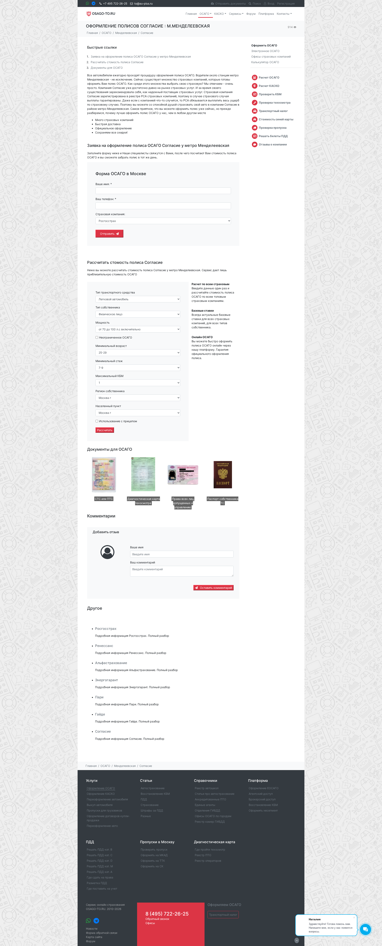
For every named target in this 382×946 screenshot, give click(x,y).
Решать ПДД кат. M (100, 866)
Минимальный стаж (109, 361)
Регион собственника (110, 391)
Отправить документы (230, 3)
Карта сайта (94, 937)
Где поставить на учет (102, 888)
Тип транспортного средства (115, 292)
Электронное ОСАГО (265, 51)
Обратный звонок (157, 918)
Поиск (257, 3)
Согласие (103, 731)
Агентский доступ (261, 793)
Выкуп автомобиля (100, 805)
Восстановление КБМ (155, 793)
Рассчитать (104, 430)
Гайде (100, 714)
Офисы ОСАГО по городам (213, 816)
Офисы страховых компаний (271, 56)
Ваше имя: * (104, 184)
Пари (99, 697)
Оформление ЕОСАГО (264, 788)
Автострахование (153, 788)
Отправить (107, 233)
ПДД (144, 799)
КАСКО (219, 13)
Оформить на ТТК (153, 860)
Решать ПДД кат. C (99, 855)
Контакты (283, 13)
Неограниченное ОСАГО (115, 337)
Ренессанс (104, 646)
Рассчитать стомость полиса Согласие (117, 62)
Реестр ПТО (203, 855)
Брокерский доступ (262, 799)
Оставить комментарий (215, 587)
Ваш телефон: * (106, 199)
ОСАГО (204, 13)
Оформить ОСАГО (264, 45)
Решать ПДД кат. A (99, 871)
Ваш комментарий (142, 562)
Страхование (150, 805)
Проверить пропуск (154, 849)
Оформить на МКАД (154, 855)
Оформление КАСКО (101, 793)
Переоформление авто (102, 825)
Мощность (103, 322)
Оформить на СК (152, 866)
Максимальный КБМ (109, 376)
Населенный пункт (108, 406)
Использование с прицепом (118, 421)
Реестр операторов (208, 860)
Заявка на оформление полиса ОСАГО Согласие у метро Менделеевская (141, 56)
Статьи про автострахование (214, 793)
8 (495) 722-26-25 (167, 914)
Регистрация (286, 3)
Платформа (266, 13)
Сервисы (235, 13)
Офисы (150, 923)
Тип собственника (108, 307)
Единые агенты (205, 805)
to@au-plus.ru (143, 3)
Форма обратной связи (101, 932)
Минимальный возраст (111, 345)
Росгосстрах (105, 629)
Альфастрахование (111, 663)
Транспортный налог (223, 914)
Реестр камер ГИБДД (210, 821)
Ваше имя (136, 547)
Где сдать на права (100, 877)
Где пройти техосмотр (210, 849)
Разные (146, 816)
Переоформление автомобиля (107, 799)
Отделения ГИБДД (207, 810)
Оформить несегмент (263, 810)
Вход (271, 3)
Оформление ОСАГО (101, 788)
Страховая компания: (110, 214)
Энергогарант (106, 680)
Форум (251, 13)
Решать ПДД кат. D (99, 860)
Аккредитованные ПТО (210, 799)
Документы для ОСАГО (107, 67)
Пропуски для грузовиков (104, 810)
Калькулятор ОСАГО (265, 62)
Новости (91, 928)
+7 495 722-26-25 (115, 3)
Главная (191, 13)
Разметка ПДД (97, 883)
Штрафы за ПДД (152, 810)
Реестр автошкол (206, 788)
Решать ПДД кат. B (99, 849)
